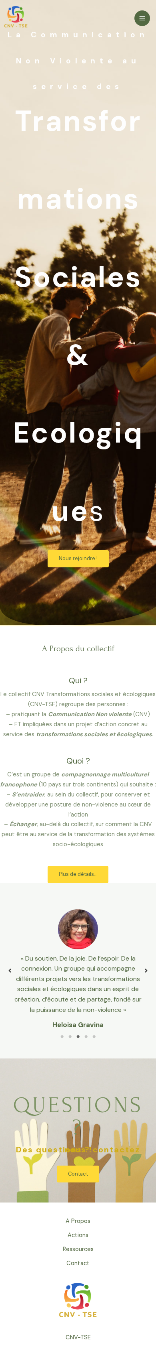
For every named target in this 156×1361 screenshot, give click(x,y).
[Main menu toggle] (142, 18)
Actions (78, 1235)
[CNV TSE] (16, 17)
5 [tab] (94, 1037)
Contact (78, 1263)
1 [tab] (62, 1037)
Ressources (78, 1249)
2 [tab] (70, 1037)
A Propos (78, 1221)
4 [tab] (86, 1037)
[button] (10, 971)
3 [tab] (78, 1037)
